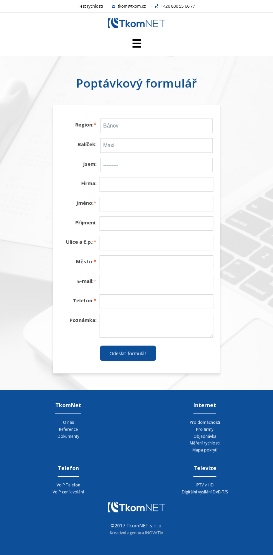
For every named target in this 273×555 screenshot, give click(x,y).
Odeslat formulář (128, 353)
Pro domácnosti (205, 422)
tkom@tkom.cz (132, 6)
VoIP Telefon (68, 485)
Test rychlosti (90, 6)
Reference (68, 429)
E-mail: (85, 281)
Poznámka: (83, 320)
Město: (85, 261)
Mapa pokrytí (204, 450)
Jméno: (85, 202)
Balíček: (87, 144)
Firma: (89, 183)
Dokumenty (68, 436)
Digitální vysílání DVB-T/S (205, 492)
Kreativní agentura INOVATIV (136, 533)
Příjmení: (86, 222)
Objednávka (204, 436)
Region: (84, 124)
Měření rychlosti (205, 443)
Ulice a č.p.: (80, 241)
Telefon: (83, 300)
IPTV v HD (205, 485)
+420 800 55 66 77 (177, 6)
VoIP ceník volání (68, 492)
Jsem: (90, 163)
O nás (68, 422)
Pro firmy (204, 429)
